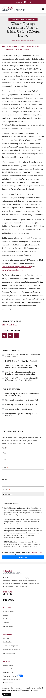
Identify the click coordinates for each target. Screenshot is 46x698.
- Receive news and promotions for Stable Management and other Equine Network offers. (22, 521)
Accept (6, 694)
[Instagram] (27, 2)
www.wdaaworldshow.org (12, 270)
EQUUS (5, 615)
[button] (4, 335)
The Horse (6, 622)
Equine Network (8, 665)
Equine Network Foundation (12, 649)
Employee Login (8, 672)
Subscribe (23, 557)
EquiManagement (8, 619)
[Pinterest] (30, 2)
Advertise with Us (8, 669)
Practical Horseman (9, 611)
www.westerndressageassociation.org (17, 267)
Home (4, 47)
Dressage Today (8, 626)
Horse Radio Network (9, 653)
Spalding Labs (7, 642)
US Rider (6, 638)
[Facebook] (25, 2)
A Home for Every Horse (10, 646)
